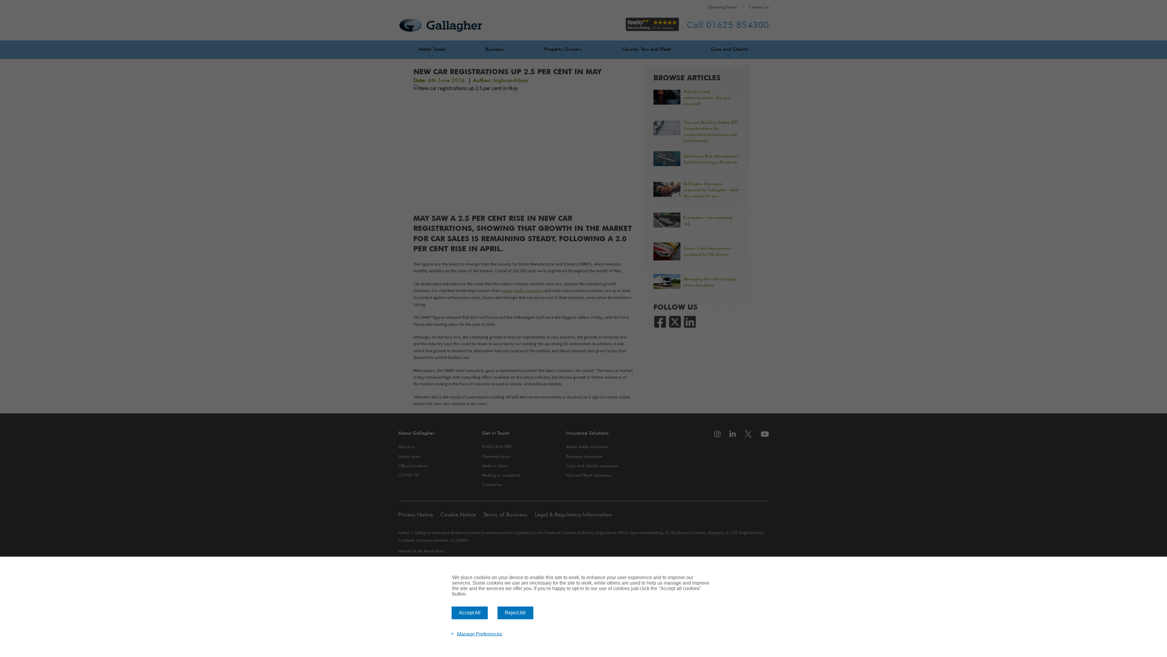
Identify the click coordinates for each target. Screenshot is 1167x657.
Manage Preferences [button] (479, 633)
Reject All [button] (515, 612)
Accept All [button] (469, 612)
